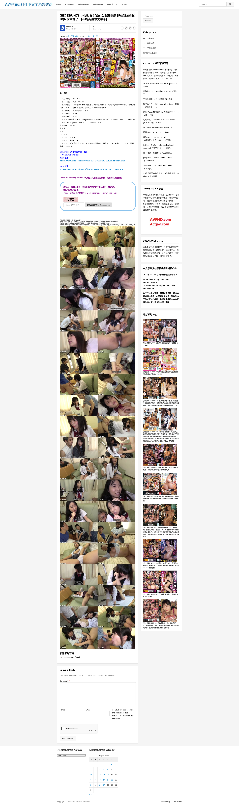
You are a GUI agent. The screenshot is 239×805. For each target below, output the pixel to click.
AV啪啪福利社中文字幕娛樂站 (80, 802)
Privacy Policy (165, 802)
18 (95, 780)
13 (104, 775)
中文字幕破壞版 (84, 4)
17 (91, 780)
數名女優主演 (93, 36)
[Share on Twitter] (126, 28)
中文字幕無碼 (98, 4)
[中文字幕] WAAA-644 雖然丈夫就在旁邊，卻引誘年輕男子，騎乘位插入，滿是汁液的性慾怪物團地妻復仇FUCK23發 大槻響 (161, 565)
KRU (85, 36)
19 (100, 780)
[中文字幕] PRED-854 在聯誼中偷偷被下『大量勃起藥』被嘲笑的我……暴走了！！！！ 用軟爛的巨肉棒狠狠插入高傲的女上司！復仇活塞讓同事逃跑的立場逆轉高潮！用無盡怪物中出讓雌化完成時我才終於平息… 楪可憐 (161, 532)
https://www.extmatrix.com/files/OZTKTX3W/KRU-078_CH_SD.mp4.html (92, 160)
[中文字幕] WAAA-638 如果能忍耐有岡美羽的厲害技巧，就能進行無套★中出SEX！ (160, 373)
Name (62, 709)
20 (104, 780)
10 (91, 775)
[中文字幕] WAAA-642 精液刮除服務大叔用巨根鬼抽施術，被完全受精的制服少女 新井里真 (160, 468)
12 (100, 775)
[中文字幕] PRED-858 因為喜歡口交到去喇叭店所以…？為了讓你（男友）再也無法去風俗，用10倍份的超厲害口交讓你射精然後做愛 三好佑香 (161, 625)
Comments (97, 27)
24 (91, 785)
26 (100, 785)
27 (104, 785)
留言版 (124, 4)
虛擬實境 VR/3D (112, 4)
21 (108, 780)
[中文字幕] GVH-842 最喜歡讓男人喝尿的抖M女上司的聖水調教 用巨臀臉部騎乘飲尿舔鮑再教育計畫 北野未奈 (161, 498)
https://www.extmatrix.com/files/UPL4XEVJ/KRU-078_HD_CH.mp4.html (91, 169)
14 (108, 775)
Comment (65, 681)
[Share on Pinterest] (130, 28)
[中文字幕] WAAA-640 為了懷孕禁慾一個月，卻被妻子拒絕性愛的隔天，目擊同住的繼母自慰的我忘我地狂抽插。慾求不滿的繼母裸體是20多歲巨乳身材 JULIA (161, 403)
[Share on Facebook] (122, 28)
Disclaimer (178, 802)
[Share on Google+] (134, 28)
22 (112, 780)
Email (88, 709)
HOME (58, 4)
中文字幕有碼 (69, 4)
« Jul (90, 794)
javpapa (69, 26)
